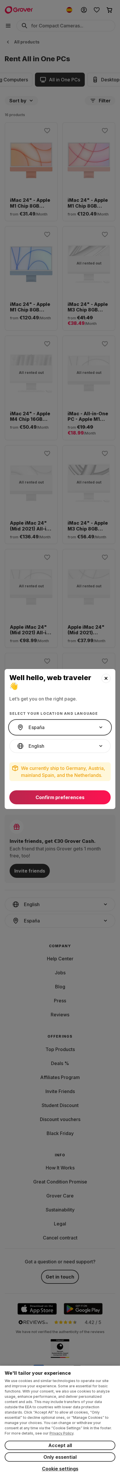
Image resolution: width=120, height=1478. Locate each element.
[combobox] (60, 727)
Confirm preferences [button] (60, 797)
